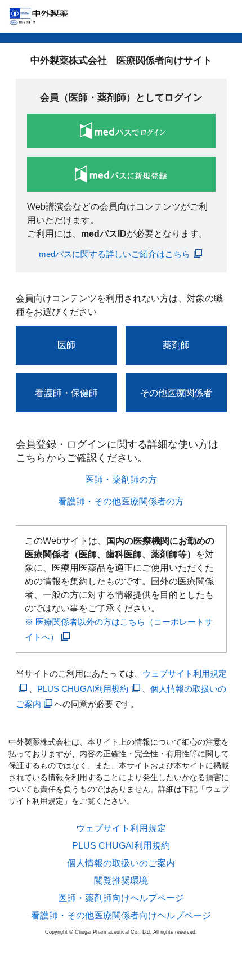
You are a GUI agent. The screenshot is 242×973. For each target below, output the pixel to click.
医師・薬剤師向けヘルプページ (121, 898)
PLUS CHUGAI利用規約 (82, 688)
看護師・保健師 (66, 393)
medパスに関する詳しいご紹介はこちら (114, 254)
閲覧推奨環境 (121, 880)
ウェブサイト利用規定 (121, 828)
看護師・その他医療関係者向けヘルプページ (121, 915)
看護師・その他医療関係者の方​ (121, 501)
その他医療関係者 (176, 393)
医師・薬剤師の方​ (121, 479)
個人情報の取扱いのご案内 (121, 863)
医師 (66, 345)
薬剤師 (176, 345)
